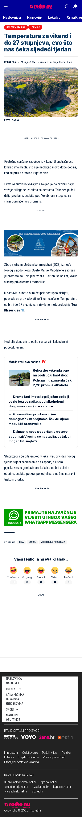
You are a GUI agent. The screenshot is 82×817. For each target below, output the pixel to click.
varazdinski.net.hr (16, 791)
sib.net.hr (37, 791)
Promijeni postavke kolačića (21, 762)
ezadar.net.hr (41, 786)
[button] (7, 6)
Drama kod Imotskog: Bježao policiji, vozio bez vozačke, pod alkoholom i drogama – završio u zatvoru (39, 401)
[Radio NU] (41, 6)
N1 (22, 310)
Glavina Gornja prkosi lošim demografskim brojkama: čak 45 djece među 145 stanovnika (39, 419)
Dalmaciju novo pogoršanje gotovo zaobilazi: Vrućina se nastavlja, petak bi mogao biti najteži (39, 436)
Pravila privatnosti (54, 757)
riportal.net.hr (49, 782)
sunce (32, 542)
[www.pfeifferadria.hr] (41, 243)
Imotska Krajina (16, 27)
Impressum (11, 752)
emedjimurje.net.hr (16, 786)
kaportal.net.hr (62, 786)
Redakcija (10, 62)
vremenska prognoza (53, 542)
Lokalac (35, 27)
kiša (21, 542)
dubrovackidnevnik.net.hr (20, 782)
